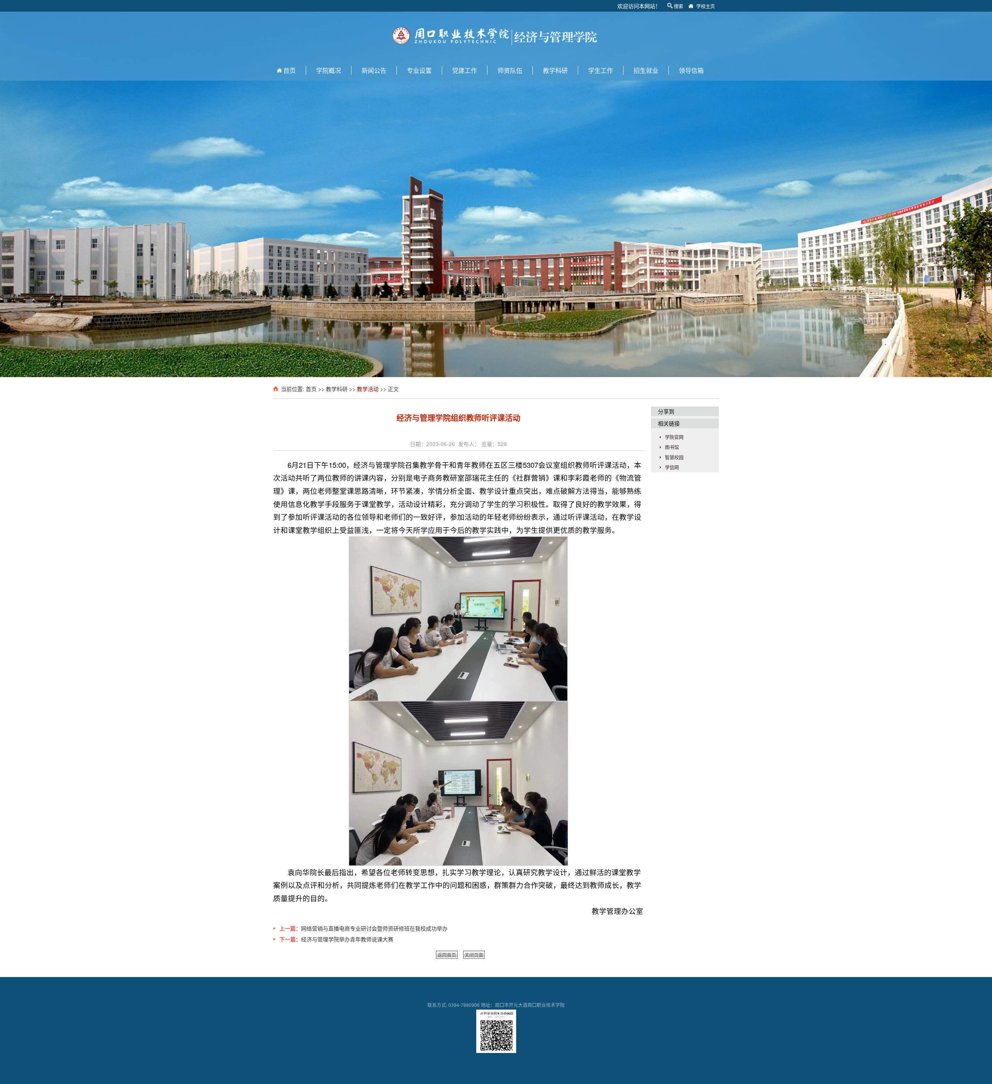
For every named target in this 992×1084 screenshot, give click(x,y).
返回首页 (446, 954)
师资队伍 (510, 70)
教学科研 (555, 70)
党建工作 (464, 70)
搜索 (678, 6)
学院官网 (674, 437)
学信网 (672, 467)
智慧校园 (674, 457)
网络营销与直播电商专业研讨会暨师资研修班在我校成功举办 (374, 928)
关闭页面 (474, 954)
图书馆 (672, 447)
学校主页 (705, 6)
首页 (289, 70)
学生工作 (600, 70)
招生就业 (646, 70)
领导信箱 (691, 70)
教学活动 (368, 389)
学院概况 (328, 70)
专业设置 (419, 70)
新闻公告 (374, 70)
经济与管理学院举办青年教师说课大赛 (347, 939)
